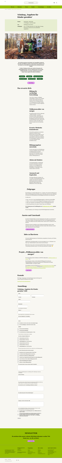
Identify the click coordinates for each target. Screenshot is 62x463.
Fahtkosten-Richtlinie (30, 229)
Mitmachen (20, 6)
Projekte (33, 6)
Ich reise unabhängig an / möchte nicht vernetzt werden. (27, 324)
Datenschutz (9, 459)
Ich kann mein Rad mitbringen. (23, 328)
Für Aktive (49, 6)
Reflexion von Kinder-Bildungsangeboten (25, 362)
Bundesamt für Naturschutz (32, 266)
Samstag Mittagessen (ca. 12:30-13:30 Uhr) (25, 341)
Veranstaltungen (41, 6)
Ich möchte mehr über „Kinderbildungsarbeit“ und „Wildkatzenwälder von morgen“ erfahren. (30, 411)
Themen (26, 6)
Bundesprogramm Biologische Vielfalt (47, 265)
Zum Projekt (28, 270)
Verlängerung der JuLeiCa (48, 206)
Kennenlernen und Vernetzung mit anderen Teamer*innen (27, 352)
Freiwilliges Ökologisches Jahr (41, 453)
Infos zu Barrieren (23, 78)
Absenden (19, 418)
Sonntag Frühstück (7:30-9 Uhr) (24, 344)
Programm (22, 76)
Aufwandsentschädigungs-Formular (52, 451)
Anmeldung (31, 82)
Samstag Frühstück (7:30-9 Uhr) (24, 339)
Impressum (6, 459)
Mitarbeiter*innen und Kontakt (31, 452)
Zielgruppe (29, 76)
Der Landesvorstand (30, 451)
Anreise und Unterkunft (38, 76)
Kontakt (39, 78)
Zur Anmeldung (31, 441)
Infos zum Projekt (32, 78)
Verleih (49, 454)
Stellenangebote (30, 453)
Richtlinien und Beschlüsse (51, 452)
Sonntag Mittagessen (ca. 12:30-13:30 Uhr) (25, 346)
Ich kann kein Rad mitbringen (23, 330)
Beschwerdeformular (50, 453)
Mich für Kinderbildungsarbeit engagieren (25, 360)
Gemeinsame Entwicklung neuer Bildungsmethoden (26, 355)
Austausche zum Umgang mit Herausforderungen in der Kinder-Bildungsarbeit (30, 357)
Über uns (12, 6)
